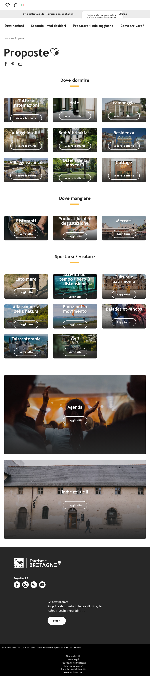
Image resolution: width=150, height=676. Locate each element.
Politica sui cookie (73, 666)
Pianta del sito (73, 656)
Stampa (123, 14)
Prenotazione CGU (73, 672)
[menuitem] (15, 25)
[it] (23, 5)
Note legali (74, 659)
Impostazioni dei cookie (73, 669)
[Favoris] (7, 5)
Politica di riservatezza (74, 662)
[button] (15, 5)
